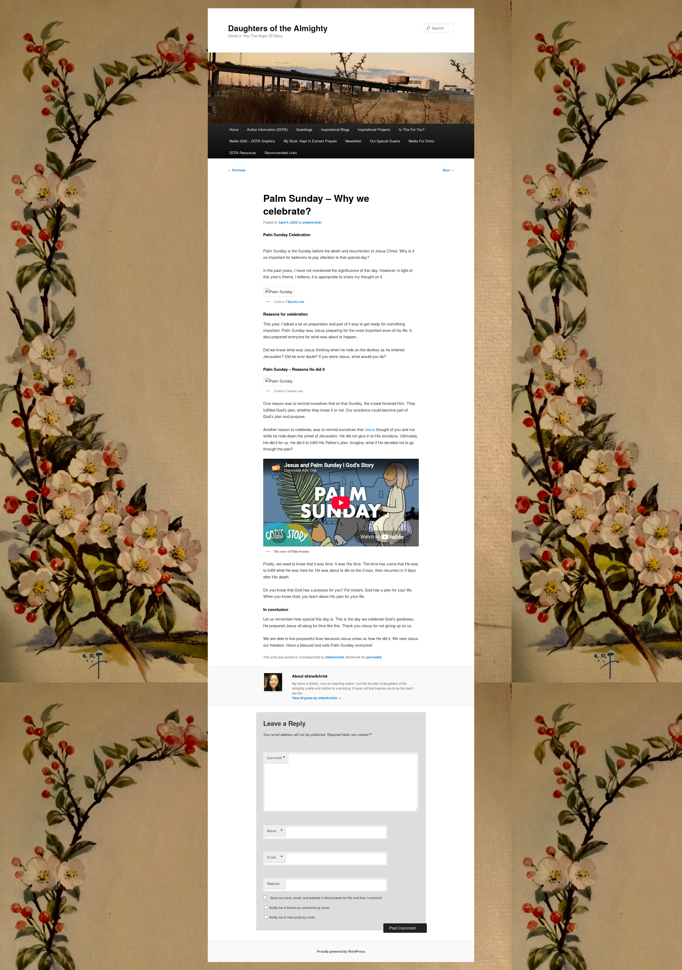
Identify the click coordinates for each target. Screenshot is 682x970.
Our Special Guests (385, 140)
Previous (237, 170)
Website (273, 883)
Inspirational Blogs (335, 129)
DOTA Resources (242, 152)
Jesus (370, 429)
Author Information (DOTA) (267, 129)
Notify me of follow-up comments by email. (299, 907)
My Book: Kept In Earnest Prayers (310, 140)
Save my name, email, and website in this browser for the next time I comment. (326, 897)
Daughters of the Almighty (278, 28)
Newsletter (353, 140)
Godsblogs (304, 129)
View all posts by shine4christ (316, 697)
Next (448, 170)
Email (275, 857)
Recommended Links (281, 152)
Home (233, 129)
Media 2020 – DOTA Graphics (252, 140)
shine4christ (312, 222)
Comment (276, 758)
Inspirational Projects (374, 129)
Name (275, 831)
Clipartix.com (295, 301)
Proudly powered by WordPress (341, 951)
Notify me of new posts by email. (292, 917)
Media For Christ (421, 140)
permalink (374, 657)
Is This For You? (411, 129)
